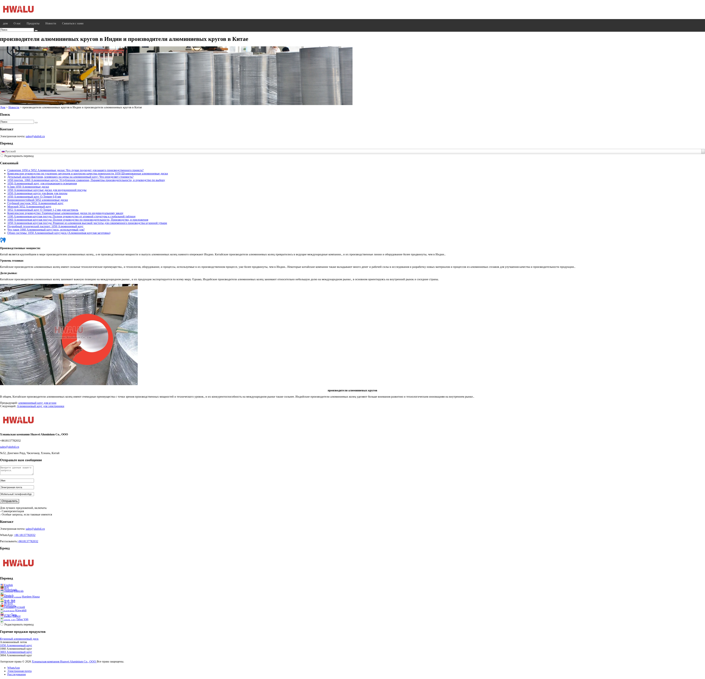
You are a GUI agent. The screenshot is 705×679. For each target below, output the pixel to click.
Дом (2, 107)
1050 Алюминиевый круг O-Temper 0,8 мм (34, 196)
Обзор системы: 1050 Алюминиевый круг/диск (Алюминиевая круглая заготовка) (58, 232)
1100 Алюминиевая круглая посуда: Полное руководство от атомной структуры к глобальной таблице (71, 216)
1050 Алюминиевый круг (16, 645)
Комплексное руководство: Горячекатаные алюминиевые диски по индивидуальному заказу (65, 213)
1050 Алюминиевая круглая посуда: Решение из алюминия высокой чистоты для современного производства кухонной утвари (87, 223)
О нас (17, 23)
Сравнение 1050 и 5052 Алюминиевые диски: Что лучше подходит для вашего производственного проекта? (75, 170)
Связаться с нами (73, 23)
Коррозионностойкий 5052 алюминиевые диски (37, 199)
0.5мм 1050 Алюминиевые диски (28, 186)
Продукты (33, 23)
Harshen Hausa (31, 596)
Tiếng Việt (22, 619)
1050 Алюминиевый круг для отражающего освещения (42, 183)
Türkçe (16, 616)
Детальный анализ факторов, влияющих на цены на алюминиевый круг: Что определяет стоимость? (70, 176)
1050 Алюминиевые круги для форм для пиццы (37, 193)
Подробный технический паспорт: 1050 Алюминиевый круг (45, 226)
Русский (20, 607)
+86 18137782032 (24, 535)
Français (19, 590)
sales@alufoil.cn (35, 136)
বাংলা (6, 587)
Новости (50, 23)
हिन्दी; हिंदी (9, 601)
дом (5, 23)
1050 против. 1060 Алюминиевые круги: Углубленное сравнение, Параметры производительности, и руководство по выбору (86, 180)
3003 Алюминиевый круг (16, 652)
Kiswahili (20, 610)
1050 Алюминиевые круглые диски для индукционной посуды (46, 190)
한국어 (8, 603)
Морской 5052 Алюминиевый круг (29, 206)
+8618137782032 (27, 541)
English (8, 585)
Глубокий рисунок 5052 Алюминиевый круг (35, 203)
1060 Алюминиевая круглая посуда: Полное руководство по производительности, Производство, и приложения (77, 219)
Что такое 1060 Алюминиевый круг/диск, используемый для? (46, 229)
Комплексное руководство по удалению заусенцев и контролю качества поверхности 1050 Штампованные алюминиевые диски (87, 173)
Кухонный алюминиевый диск (19, 638)
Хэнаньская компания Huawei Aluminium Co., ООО (64, 661)
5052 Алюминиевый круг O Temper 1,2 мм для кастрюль (42, 209)
